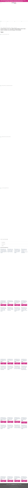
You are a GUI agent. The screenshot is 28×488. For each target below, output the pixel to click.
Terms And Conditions (21, 485)
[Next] (26, 12)
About (4, 485)
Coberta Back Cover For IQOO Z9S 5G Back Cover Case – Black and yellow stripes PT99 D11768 (10, 477)
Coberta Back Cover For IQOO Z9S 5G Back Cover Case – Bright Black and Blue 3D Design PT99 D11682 (24, 418)
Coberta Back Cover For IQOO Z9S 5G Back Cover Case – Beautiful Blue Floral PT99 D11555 (17, 418)
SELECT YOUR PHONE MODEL (3, 305)
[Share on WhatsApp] (1, 239)
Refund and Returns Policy (11, 485)
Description (3, 242)
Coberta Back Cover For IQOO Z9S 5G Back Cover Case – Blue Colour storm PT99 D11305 (3, 360)
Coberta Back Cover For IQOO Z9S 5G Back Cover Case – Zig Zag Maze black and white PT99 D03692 (3, 418)
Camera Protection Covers (6, 27)
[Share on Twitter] (3, 239)
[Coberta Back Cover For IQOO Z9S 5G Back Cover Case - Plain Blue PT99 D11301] (10, 332)
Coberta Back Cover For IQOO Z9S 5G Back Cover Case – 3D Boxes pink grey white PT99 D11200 (17, 301)
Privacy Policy (17, 485)
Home (1, 27)
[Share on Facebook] (2, 239)
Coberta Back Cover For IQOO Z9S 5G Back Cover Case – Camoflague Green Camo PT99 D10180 (24, 301)
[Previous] (2, 12)
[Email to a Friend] (4, 239)
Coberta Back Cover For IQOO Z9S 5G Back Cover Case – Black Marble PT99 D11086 (10, 301)
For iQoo (12, 27)
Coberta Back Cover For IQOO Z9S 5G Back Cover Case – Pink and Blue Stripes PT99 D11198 (3, 477)
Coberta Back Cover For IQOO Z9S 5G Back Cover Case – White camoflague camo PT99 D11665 (24, 360)
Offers (3, 245)
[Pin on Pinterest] (6, 239)
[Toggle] (1, 242)
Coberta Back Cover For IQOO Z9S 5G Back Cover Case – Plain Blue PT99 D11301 (10, 360)
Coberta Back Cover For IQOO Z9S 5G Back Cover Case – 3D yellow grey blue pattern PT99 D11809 (24, 477)
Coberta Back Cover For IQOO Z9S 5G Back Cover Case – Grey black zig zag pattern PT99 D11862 (17, 360)
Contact (6, 485)
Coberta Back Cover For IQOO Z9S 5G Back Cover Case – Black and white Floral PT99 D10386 (10, 418)
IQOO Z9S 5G (15, 27)
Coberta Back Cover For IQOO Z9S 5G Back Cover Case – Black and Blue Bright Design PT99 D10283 (4, 301)
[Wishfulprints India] (14, 3)
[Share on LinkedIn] (7, 239)
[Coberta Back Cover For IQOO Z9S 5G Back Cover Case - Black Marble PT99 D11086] (10, 274)
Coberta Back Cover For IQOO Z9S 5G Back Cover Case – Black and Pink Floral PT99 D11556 (17, 477)
